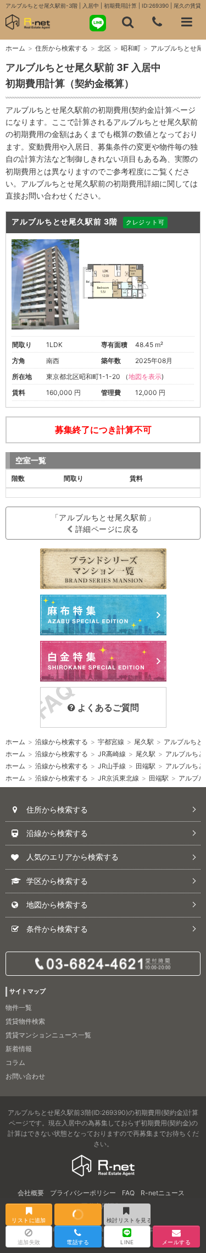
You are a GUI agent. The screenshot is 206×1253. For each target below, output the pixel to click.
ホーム (15, 48)
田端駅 (145, 766)
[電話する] (157, 22)
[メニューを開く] (187, 22)
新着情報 (18, 1049)
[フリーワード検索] (127, 22)
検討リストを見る (129, 1220)
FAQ (128, 1193)
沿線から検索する (61, 742)
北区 (104, 48)
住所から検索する (61, 48)
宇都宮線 (111, 742)
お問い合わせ (25, 1076)
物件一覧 (18, 1007)
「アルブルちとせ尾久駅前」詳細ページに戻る (103, 523)
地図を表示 (145, 376)
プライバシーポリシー (83, 1193)
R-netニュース (163, 1193)
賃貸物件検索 (25, 1021)
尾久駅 (144, 742)
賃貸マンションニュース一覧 (48, 1035)
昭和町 (131, 48)
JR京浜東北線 (118, 778)
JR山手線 (112, 766)
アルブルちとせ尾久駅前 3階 (65, 221)
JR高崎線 (112, 754)
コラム (15, 1062)
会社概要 (31, 1193)
